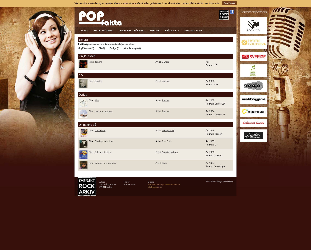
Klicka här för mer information (205, 3)
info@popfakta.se (155, 187)
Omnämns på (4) (132, 48)
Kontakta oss (193, 30)
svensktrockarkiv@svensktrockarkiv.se (164, 184)
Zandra (98, 62)
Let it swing (100, 130)
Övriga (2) (114, 48)
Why (97, 100)
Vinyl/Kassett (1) (86, 48)
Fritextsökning (104, 30)
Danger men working (105, 163)
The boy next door (104, 141)
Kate (164, 163)
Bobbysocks (168, 130)
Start (84, 30)
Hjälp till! (172, 30)
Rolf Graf (166, 141)
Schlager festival (103, 152)
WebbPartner (228, 182)
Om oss (154, 30)
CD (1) (102, 48)
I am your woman (103, 111)
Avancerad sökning (131, 30)
